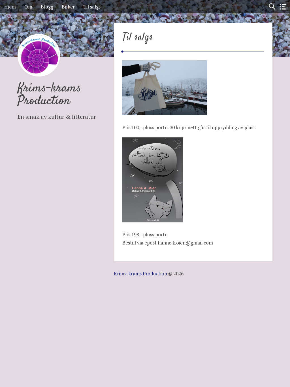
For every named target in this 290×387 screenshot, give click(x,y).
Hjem (10, 6)
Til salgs (92, 6)
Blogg (47, 6)
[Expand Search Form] (272, 6)
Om (28, 6)
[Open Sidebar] (283, 7)
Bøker (68, 6)
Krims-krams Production (49, 94)
